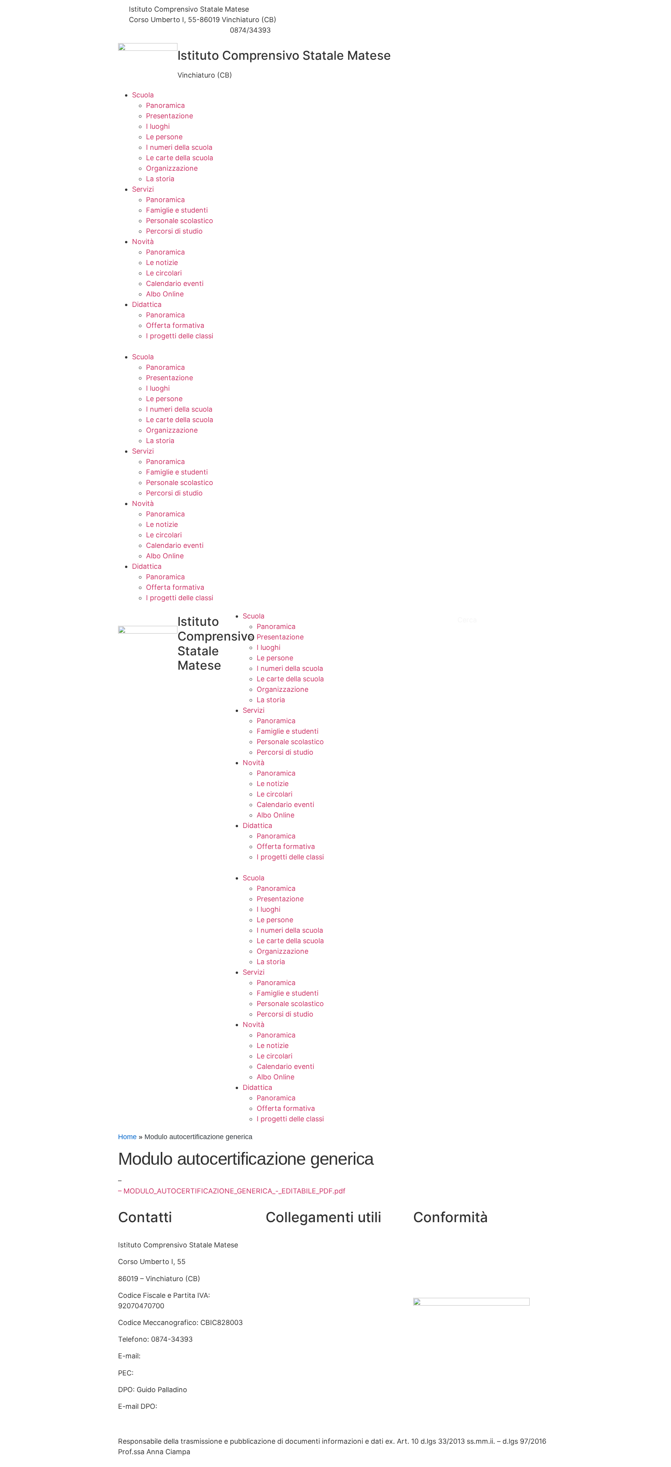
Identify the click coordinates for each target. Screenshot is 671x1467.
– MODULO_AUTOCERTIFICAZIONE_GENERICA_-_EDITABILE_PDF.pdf (232, 1191)
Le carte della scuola (179, 158)
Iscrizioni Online (292, 1345)
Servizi (143, 189)
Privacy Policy (436, 1245)
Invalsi (276, 1329)
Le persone (164, 137)
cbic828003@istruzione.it (171, 30)
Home (127, 1137)
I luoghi (158, 126)
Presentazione (169, 116)
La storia (160, 179)
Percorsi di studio (174, 231)
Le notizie (162, 262)
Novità (143, 241)
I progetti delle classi (179, 336)
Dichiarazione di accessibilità (460, 1261)
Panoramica (165, 105)
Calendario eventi (174, 283)
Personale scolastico (179, 220)
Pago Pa (279, 1362)
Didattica (147, 304)
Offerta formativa (175, 325)
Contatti (279, 1245)
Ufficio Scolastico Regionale (311, 1312)
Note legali (430, 1279)
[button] (335, 346)
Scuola (143, 95)
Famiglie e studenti (177, 210)
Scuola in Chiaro (292, 1295)
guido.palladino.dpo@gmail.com (170, 1417)
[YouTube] (446, 19)
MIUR (274, 1261)
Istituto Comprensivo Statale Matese (284, 55)
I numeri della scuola (179, 147)
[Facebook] (446, 9)
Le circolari (164, 273)
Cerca (468, 620)
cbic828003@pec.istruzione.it (186, 1373)
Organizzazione (172, 168)
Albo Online (165, 294)
